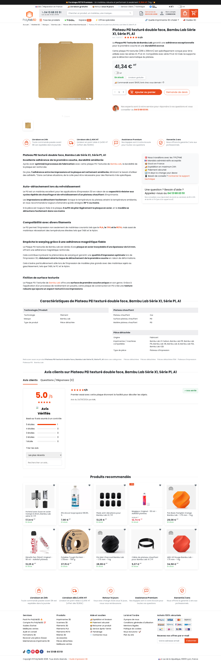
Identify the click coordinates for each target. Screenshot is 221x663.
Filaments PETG (63, 631)
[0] (185, 14)
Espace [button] (85, 20)
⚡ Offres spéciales (105, 20)
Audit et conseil (30, 631)
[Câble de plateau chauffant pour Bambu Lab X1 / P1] (146, 544)
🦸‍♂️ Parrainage (96, 631)
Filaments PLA (63, 628)
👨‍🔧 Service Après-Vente (100, 628)
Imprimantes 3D (64, 619)
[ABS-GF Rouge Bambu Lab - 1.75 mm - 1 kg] (181, 544)
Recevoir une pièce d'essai (35, 638)
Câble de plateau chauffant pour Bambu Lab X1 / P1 (145, 558)
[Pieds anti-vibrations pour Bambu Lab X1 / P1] (110, 499)
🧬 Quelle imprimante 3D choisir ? (162, 20)
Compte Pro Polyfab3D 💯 (34, 622)
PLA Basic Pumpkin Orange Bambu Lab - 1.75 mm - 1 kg (180, 514)
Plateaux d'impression (187, 359)
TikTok (24, 652)
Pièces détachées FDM (166, 359)
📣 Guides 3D (189, 20)
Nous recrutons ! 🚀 (132, 631)
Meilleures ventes (30, 628)
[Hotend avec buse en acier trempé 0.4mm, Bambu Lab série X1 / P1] (39, 499)
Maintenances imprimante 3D (36, 641)
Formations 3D (29, 635)
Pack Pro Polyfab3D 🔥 (33, 619)
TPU (109, 227)
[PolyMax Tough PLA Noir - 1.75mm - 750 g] (75, 544)
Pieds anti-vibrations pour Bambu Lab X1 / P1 (108, 514)
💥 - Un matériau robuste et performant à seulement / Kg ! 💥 (110, 2)
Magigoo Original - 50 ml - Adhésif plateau (144, 512)
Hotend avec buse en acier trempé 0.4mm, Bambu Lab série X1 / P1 (38, 513)
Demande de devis (177, 92)
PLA (101, 227)
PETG (119, 227)
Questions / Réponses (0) (57, 380)
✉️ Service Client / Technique (131, 6)
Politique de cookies (132, 628)
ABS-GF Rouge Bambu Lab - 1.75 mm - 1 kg (180, 558)
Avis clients (30, 380)
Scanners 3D (62, 622)
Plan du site (129, 635)
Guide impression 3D (78, 659)
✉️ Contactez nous (98, 635)
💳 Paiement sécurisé (99, 622)
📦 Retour (103, 6)
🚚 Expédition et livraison (101, 619)
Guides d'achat (29, 625)
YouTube (37, 652)
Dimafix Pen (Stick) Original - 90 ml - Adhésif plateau (39, 558)
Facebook (41, 652)
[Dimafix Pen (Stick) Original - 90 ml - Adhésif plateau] (39, 544)
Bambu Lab (116, 163)
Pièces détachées (131, 359)
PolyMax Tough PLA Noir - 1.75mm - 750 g (72, 558)
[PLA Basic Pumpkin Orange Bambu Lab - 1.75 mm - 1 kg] (181, 499)
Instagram (33, 652)
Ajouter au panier (145, 92)
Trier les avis (32, 448)
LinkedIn (28, 652)
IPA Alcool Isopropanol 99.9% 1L (74, 514)
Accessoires (62, 638)
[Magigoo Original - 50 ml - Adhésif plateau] (146, 499)
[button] (69, 20)
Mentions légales (131, 625)
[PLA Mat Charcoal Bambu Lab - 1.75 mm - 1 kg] (110, 544)
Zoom (67, 116)
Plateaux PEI (28, 362)
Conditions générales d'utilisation (138, 622)
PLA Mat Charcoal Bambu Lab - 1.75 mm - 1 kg (110, 558)
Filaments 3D (62, 625)
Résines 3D (61, 635)
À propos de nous (131, 619)
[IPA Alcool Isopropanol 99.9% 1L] (75, 499)
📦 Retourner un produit (100, 625)
